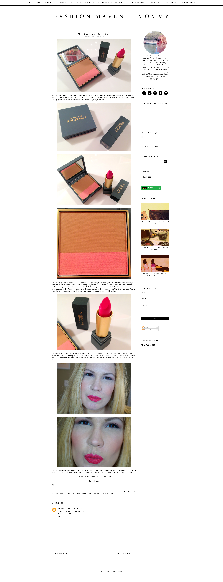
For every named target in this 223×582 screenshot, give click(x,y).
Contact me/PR (189, 2)
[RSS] (150, 93)
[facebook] (144, 93)
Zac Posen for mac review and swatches (95, 493)
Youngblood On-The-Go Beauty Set (155, 222)
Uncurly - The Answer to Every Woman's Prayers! (155, 274)
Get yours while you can (122, 472)
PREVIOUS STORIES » (126, 554)
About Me (156, 2)
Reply (59, 516)
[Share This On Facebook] (120, 491)
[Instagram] (155, 93)
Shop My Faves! (138, 2)
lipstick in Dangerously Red (61, 287)
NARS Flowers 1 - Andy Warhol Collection (155, 248)
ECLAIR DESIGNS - (116, 571)
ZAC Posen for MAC (67, 493)
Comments (147, 330)
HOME (29, 2)
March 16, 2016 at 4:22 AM (73, 508)
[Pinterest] (160, 93)
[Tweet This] (125, 491)
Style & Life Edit (46, 2)
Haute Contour (122, 285)
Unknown (60, 508)
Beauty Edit (66, 2)
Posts (146, 327)
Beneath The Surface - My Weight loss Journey (101, 2)
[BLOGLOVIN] (166, 93)
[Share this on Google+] (134, 491)
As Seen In (171, 2)
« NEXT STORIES (59, 554)
